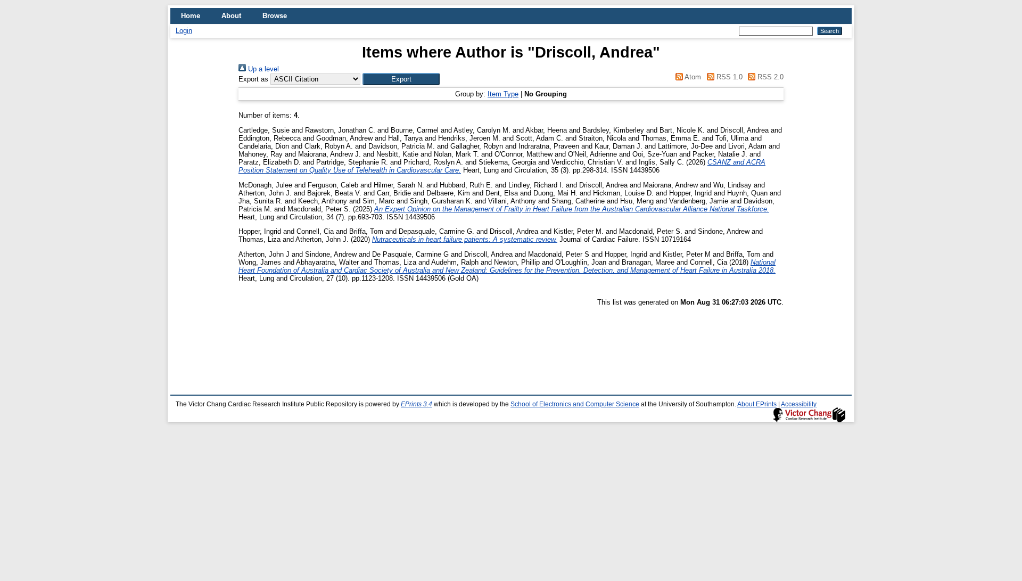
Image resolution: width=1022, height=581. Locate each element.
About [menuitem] (231, 16)
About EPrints (757, 404)
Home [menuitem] (190, 16)
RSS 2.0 (769, 77)
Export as (253, 79)
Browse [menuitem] (274, 16)
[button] (401, 79)
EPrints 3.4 (416, 404)
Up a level (262, 69)
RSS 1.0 (728, 77)
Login (184, 31)
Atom (692, 77)
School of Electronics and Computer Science (574, 404)
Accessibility (799, 404)
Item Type (503, 94)
